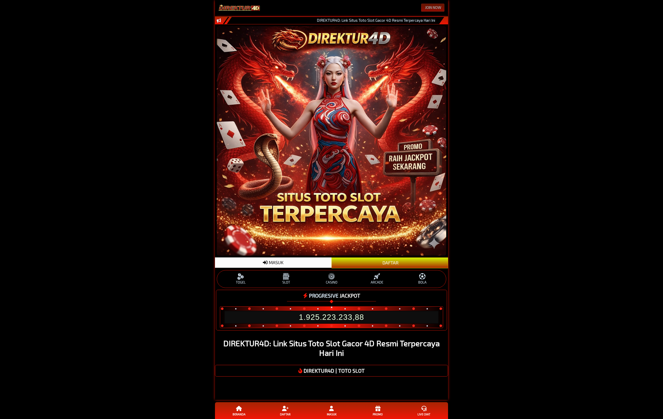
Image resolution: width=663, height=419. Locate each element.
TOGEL (241, 282)
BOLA (422, 282)
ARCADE (377, 282)
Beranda (239, 414)
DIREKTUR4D (319, 370)
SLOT (286, 282)
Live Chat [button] (423, 414)
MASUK (276, 262)
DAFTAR (390, 262)
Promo (378, 414)
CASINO (331, 282)
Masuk (331, 414)
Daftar (285, 414)
